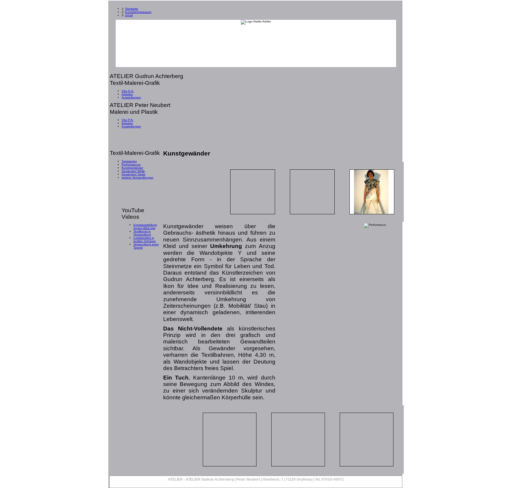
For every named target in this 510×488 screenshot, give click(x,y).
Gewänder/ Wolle (133, 171)
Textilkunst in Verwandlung (142, 233)
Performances (131, 164)
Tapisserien (129, 161)
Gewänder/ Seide (134, 174)
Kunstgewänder (132, 167)
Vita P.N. (127, 119)
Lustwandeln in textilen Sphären (144, 239)
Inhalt (129, 15)
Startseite (131, 8)
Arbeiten (127, 94)
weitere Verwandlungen (137, 177)
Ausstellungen (131, 97)
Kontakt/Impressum (138, 12)
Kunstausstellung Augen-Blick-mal (145, 226)
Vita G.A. (128, 91)
